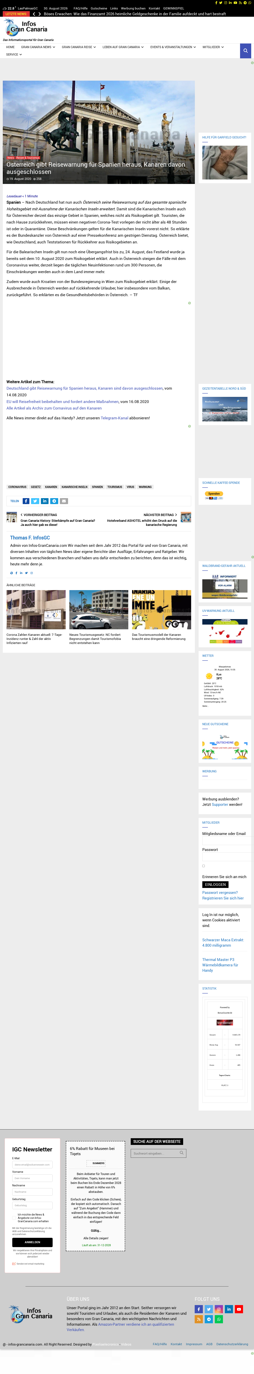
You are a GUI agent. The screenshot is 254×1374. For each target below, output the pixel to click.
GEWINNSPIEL (173, 8)
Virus (130, 487)
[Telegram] (209, 1319)
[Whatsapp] (219, 1319)
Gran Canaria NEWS (36, 47)
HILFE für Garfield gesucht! (224, 137)
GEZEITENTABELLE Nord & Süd (224, 388)
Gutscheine (99, 8)
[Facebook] (199, 1309)
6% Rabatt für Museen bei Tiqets (92, 1151)
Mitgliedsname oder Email (224, 833)
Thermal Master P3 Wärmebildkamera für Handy (220, 965)
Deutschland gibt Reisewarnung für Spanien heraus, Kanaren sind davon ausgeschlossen (85, 388)
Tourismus (114, 487)
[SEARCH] (181, 1152)
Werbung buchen (133, 8)
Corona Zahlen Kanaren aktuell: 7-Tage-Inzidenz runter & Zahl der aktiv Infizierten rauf (34, 638)
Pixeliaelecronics (105, 1344)
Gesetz (36, 487)
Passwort (210, 849)
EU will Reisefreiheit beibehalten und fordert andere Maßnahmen (63, 401)
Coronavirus (17, 487)
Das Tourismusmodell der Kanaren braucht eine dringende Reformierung (159, 636)
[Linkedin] (229, 1309)
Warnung (145, 487)
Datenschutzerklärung (232, 1344)
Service (12, 54)
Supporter (220, 804)
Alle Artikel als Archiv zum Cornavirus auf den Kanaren (54, 408)
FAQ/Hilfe (81, 8)
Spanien (97, 487)
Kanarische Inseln (74, 487)
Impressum (194, 1344)
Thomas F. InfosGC (30, 538)
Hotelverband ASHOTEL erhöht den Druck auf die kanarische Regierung (142, 522)
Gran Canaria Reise (77, 47)
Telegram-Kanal (114, 417)
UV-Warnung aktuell (218, 611)
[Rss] (199, 1319)
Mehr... (205, 705)
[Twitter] (209, 1309)
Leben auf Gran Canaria (121, 47)
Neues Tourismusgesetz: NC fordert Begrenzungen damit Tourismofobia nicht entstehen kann (95, 638)
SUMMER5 (98, 1163)
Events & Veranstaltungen (171, 47)
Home (10, 47)
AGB (209, 1344)
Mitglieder (211, 47)
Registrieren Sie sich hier (223, 898)
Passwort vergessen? (220, 892)
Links (114, 8)
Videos (126, 1344)
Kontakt (154, 8)
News (10, 157)
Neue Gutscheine (215, 724)
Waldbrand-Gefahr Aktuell (224, 566)
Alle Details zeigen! (95, 1238)
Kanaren (51, 487)
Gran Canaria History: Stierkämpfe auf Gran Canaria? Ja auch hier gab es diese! (58, 522)
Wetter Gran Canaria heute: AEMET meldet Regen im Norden (94, 13)
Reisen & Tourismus (27, 157)
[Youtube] (239, 1309)
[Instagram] (219, 1309)
